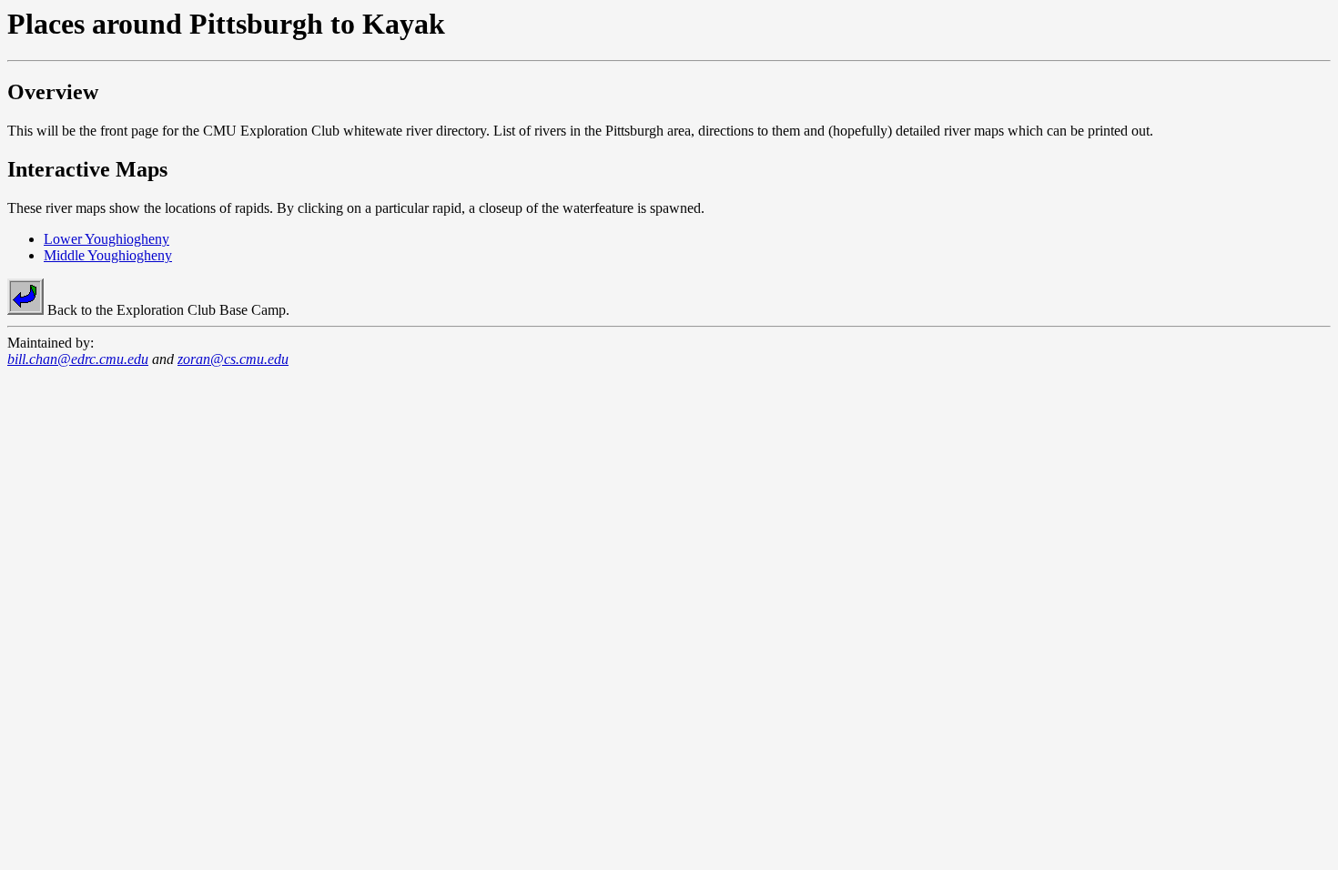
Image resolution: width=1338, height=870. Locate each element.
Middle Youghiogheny (108, 255)
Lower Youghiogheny (106, 239)
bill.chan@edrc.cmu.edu (77, 359)
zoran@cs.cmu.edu (233, 359)
